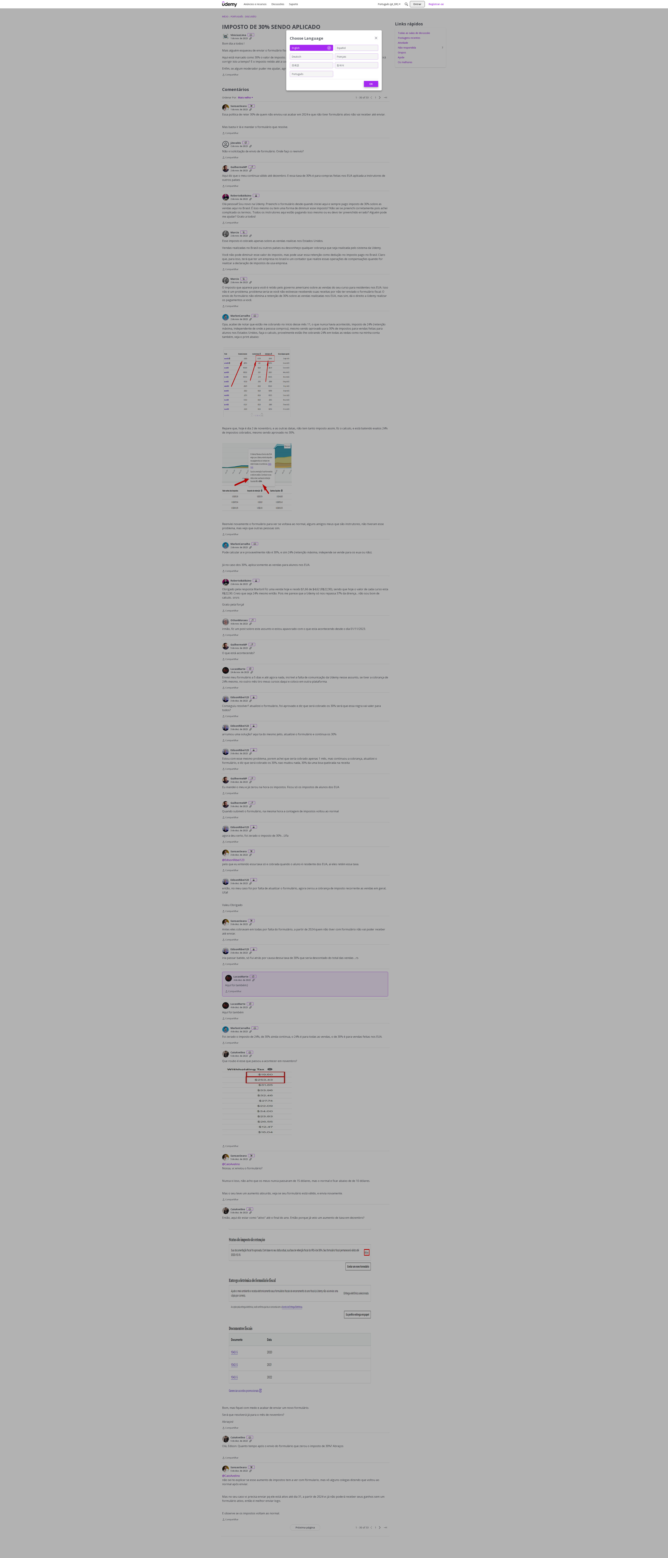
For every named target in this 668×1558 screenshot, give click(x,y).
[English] (229, 4)
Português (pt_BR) (388, 4)
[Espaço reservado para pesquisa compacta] (406, 4)
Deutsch (296, 56)
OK (371, 84)
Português (297, 73)
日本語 (295, 65)
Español (341, 47)
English (296, 47)
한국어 (340, 65)
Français (341, 56)
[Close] (376, 38)
